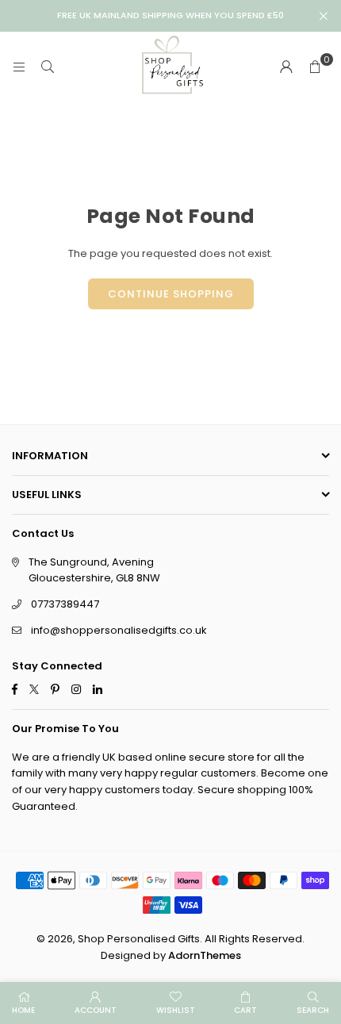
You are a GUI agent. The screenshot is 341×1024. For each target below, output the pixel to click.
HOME (23, 1010)
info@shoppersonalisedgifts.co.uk (119, 630)
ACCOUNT (96, 1010)
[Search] (47, 67)
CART (245, 1010)
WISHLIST (175, 1010)
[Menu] (19, 67)
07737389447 (65, 604)
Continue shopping (171, 293)
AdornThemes (204, 955)
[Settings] (286, 67)
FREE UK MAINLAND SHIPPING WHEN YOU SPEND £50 (170, 15)
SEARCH (313, 1010)
